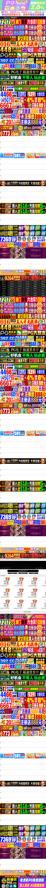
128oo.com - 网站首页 (10, 17)
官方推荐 (4, 288)
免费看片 (4, 295)
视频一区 (4, 281)
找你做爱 (27, 286)
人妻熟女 (35, 284)
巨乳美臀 (27, 284)
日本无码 (27, 281)
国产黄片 (12, 293)
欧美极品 (43, 281)
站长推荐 (4, 286)
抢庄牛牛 (19, 288)
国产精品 (12, 281)
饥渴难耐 (19, 286)
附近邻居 (12, 286)
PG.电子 (33, 573)
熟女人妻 (19, 293)
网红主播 (19, 281)
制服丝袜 (43, 284)
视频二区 (4, 284)
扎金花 (43, 288)
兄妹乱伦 (19, 295)
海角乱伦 (43, 293)
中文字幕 (19, 284)
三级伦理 (12, 284)
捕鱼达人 (12, 288)
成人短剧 (27, 295)
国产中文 (12, 295)
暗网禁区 (35, 293)
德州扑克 (27, 288)
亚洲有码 (35, 281)
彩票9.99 (35, 288)
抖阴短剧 (43, 295)
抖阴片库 (4, 293)
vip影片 (12, 573)
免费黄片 (27, 293)
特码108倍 (23, 573)
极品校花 (35, 295)
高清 (36, 568)
